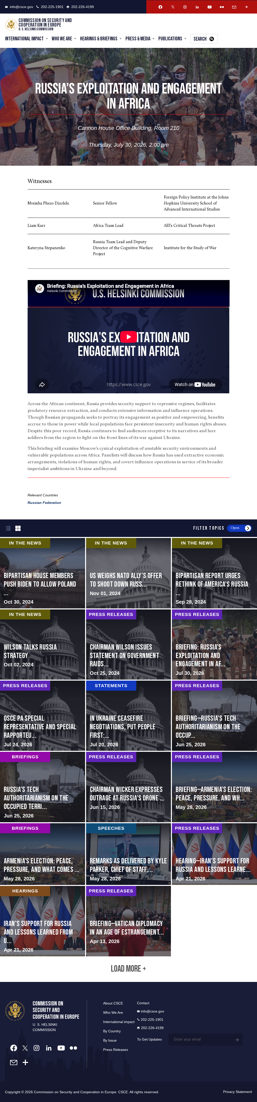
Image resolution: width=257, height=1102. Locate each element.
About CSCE (113, 1003)
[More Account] (246, 7)
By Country (112, 1031)
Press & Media (137, 39)
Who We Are (62, 39)
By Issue (110, 1040)
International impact (119, 1022)
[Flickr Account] (221, 7)
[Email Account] (234, 7)
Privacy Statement (237, 1092)
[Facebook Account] (160, 7)
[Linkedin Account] (197, 7)
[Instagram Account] (184, 7)
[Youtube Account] (209, 7)
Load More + (128, 969)
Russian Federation (44, 503)
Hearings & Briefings (98, 39)
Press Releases (115, 1050)
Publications (170, 39)
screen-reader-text (128, 573)
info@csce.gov (21, 7)
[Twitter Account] (172, 7)
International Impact (24, 39)
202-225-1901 (52, 7)
